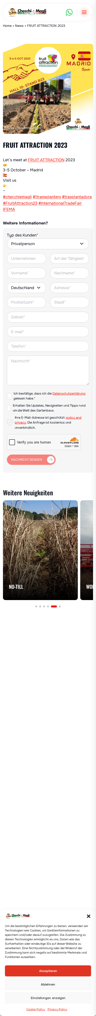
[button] (88, 916)
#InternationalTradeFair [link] (60, 203)
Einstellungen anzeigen (48, 998)
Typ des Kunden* (22, 235)
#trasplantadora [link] (77, 196)
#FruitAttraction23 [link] (20, 203)
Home (7, 26)
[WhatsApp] (69, 12)
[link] (46, 159)
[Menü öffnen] (84, 12)
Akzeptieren (48, 971)
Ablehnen (48, 985)
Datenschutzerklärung (68, 394)
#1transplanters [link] (47, 196)
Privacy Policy (57, 1009)
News (19, 26)
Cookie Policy (35, 1009)
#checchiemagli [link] (17, 196)
